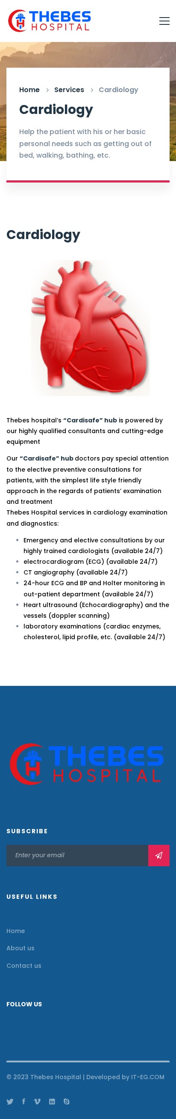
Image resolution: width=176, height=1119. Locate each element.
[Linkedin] (52, 1101)
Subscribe (159, 855)
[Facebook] (24, 1101)
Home (29, 90)
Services (69, 90)
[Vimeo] (37, 1101)
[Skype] (66, 1101)
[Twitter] (10, 1101)
